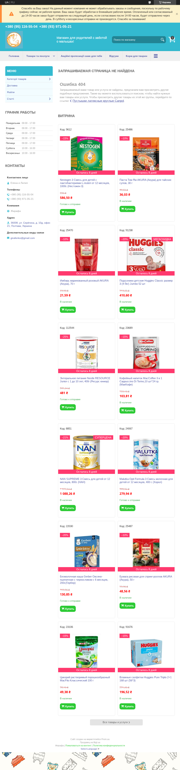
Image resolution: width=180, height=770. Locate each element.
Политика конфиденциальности (109, 745)
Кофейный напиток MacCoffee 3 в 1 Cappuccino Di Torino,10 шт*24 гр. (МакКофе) (141, 381)
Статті (10, 98)
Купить (69, 212)
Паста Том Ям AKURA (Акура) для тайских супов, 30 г (145, 181)
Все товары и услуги (115, 722)
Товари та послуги (38, 56)
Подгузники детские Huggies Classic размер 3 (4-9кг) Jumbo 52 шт (146, 282)
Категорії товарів (16, 79)
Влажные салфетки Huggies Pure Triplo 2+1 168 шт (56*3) (146, 679)
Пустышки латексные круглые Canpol (98, 101)
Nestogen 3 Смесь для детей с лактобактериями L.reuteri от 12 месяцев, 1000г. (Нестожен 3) (85, 183)
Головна (14, 56)
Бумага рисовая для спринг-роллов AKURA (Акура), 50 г (146, 578)
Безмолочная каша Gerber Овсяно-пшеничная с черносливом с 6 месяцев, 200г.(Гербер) (84, 579)
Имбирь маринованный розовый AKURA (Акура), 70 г (84, 282)
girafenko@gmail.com (23, 238)
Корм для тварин (136, 56)
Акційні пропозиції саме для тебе (81, 56)
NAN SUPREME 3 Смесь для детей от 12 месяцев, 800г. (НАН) (85, 480)
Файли (11, 92)
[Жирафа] (14, 39)
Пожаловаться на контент (78, 745)
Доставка (12, 85)
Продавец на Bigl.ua (90, 742)
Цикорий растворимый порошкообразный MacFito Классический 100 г (85, 679)
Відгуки (114, 56)
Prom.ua (105, 739)
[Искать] (162, 39)
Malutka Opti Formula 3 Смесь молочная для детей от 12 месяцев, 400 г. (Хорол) (146, 480)
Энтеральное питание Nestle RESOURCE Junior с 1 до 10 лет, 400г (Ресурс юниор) (85, 380)
